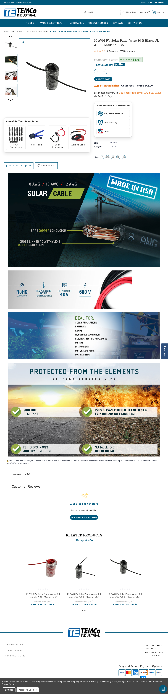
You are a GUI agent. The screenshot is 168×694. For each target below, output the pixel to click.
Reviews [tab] (16, 474)
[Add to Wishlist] (56, 560)
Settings (9, 689)
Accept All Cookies (28, 689)
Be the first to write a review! (84, 517)
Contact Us (134, 23)
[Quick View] (56, 554)
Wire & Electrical (51, 23)
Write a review (127, 51)
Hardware (75, 23)
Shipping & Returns (14, 656)
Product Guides (98, 23)
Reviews (118, 23)
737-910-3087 (157, 2)
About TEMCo (14, 650)
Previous (10, 36)
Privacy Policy (15, 645)
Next (10, 100)
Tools (30, 23)
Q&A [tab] (27, 473)
